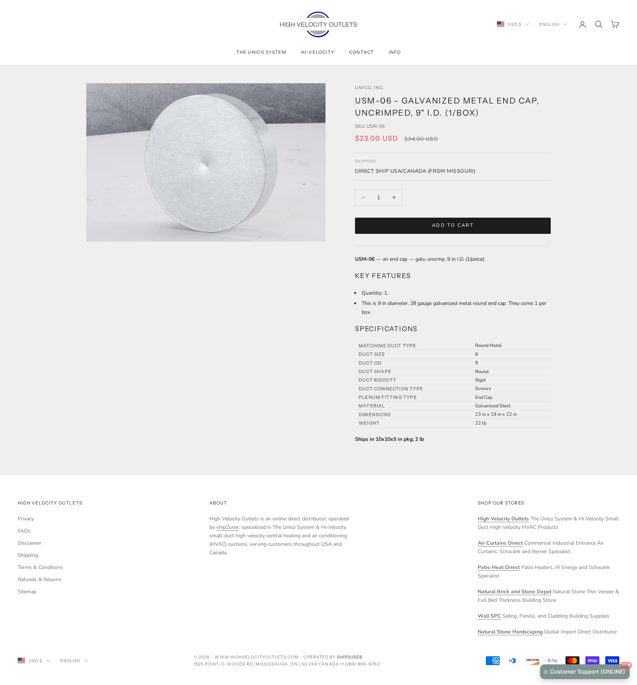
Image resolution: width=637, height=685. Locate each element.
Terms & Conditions (40, 567)
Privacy (26, 518)
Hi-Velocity (317, 52)
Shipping (28, 555)
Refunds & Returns (40, 579)
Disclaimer (29, 543)
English (549, 24)
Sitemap (27, 591)
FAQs (24, 530)
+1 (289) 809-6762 (360, 664)
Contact (361, 52)
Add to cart (453, 225)
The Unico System (261, 52)
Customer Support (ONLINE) (590, 669)
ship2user (227, 527)
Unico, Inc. (369, 87)
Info (395, 52)
